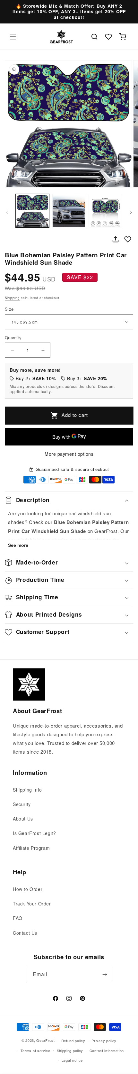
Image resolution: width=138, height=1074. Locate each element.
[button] (13, 37)
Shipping (12, 298)
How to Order (27, 889)
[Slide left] (7, 212)
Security (22, 804)
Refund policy (73, 1040)
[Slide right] (131, 212)
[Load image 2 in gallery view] (69, 210)
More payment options (69, 454)
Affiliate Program (31, 848)
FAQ (17, 918)
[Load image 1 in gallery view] (32, 210)
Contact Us (25, 933)
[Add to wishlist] (127, 239)
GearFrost (45, 1040)
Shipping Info (27, 789)
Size (9, 309)
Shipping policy (70, 1050)
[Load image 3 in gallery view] (105, 210)
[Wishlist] (108, 37)
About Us (23, 818)
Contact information (107, 1050)
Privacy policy (103, 1040)
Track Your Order (32, 903)
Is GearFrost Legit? (34, 833)
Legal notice (72, 1060)
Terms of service (35, 1050)
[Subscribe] (105, 974)
